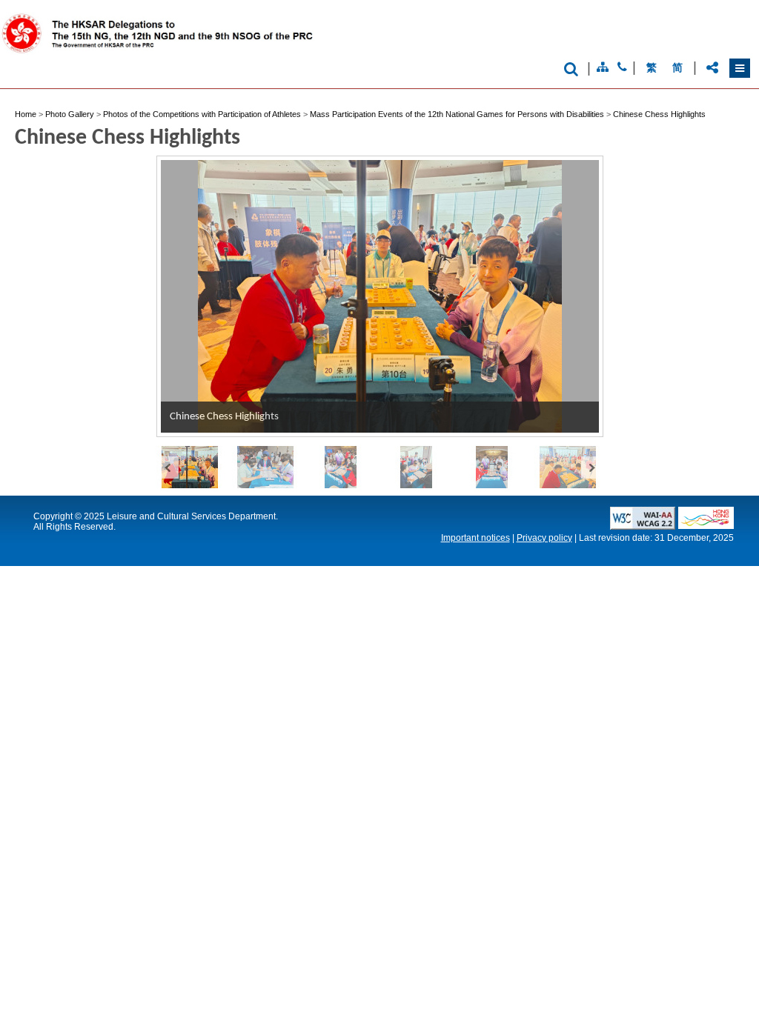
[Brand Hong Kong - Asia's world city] (706, 525)
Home (25, 114)
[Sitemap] (602, 67)
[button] (740, 68)
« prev (167, 467)
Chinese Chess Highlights (659, 114)
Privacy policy (544, 538)
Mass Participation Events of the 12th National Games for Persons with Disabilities (457, 114)
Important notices (475, 538)
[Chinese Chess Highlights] (194, 467)
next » (592, 467)
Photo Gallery (69, 114)
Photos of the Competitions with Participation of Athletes (202, 114)
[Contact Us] (622, 67)
